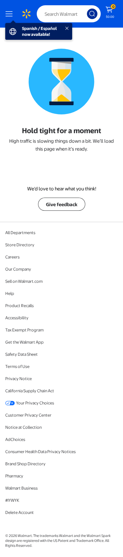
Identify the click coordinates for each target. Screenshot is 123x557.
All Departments (20, 232)
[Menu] (10, 14)
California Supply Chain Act (29, 391)
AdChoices (15, 439)
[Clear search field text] (83, 13)
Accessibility (17, 318)
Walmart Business (21, 488)
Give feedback (61, 204)
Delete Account (19, 512)
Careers (12, 257)
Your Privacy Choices (35, 403)
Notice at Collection (23, 427)
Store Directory (19, 245)
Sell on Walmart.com (24, 281)
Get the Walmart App (24, 342)
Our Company (18, 269)
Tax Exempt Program (24, 330)
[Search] (92, 14)
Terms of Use (17, 366)
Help (9, 293)
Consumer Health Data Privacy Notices (40, 451)
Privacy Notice (18, 378)
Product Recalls (19, 305)
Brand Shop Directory (25, 464)
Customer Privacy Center (28, 415)
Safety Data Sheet (21, 354)
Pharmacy (14, 476)
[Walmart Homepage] (26, 14)
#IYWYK (12, 500)
